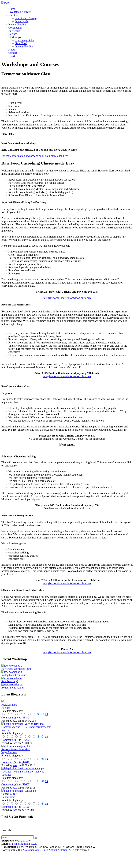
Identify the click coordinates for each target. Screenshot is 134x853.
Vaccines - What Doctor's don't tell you (22, 771)
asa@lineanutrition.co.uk (23, 843)
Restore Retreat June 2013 (15, 749)
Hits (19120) (23, 806)
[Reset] (35, 838)
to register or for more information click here (67, 297)
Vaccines (6, 730)
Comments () (8, 717)
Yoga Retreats (9, 752)
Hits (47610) (23, 762)
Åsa (15, 720)
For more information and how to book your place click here (34, 155)
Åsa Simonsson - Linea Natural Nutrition (45, 849)
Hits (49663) (23, 784)
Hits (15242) (23, 739)
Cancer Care (8, 796)
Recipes (5, 707)
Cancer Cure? (9, 793)
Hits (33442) (23, 717)
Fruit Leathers (9, 704)
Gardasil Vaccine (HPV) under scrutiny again (26, 726)
